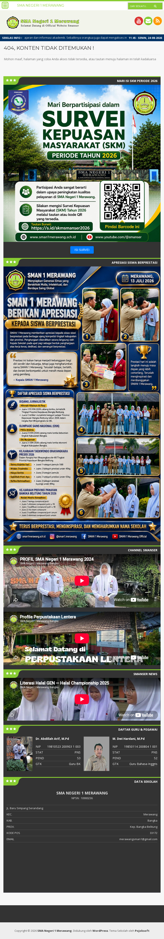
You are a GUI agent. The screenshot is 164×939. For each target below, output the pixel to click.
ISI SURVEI (82, 250)
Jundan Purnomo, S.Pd (129, 739)
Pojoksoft (142, 931)
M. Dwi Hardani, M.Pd (52, 739)
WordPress (100, 931)
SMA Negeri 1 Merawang (54, 931)
